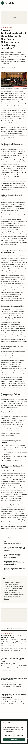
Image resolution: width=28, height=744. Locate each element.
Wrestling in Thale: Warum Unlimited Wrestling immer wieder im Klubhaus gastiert (12, 660)
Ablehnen (20, 735)
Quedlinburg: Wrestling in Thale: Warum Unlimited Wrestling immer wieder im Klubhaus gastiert (13, 590)
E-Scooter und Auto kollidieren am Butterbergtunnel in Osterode (12, 542)
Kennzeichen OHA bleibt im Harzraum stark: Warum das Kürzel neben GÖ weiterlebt (13, 549)
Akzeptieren (14, 739)
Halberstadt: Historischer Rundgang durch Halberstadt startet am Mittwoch (14, 597)
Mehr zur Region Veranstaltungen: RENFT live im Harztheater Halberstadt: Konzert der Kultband (13, 584)
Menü (25, 3)
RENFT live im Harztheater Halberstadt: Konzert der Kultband (13, 637)
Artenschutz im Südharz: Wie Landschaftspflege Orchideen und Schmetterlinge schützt (12, 562)
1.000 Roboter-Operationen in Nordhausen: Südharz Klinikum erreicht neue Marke (11, 556)
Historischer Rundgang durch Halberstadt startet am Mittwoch (14, 679)
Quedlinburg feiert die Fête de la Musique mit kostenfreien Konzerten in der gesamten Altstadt (13, 695)
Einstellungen (8, 735)
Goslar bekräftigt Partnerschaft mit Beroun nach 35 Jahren (13, 568)
